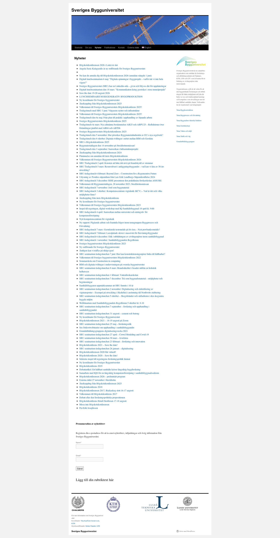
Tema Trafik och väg (183, 136)
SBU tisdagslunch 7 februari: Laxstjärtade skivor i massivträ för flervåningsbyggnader (118, 232)
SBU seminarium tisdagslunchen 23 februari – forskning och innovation (112, 341)
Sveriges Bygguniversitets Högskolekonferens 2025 (102, 120)
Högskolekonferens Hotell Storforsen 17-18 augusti (102, 400)
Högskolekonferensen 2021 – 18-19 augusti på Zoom (103, 320)
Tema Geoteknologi (183, 126)
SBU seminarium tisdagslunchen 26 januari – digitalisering (106, 348)
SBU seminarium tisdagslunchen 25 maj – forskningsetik (105, 323)
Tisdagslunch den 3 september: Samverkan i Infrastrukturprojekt (108, 148)
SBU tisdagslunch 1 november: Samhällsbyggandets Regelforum (109, 239)
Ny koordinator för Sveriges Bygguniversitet (99, 316)
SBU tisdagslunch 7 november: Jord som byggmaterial (104, 187)
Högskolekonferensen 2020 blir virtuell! (97, 351)
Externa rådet (133, 47)
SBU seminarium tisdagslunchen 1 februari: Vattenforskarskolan (108, 274)
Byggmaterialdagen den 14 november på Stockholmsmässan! (107, 145)
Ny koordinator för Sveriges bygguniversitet (99, 99)
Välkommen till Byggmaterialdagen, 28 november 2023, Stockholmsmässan (114, 183)
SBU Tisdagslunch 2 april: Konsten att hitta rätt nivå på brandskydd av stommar (116, 162)
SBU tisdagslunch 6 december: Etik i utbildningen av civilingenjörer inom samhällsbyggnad (121, 236)
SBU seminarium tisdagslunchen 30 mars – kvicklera (103, 337)
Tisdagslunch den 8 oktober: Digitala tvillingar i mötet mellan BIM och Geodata (116, 138)
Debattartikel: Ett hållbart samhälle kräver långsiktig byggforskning (109, 369)
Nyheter (98, 47)
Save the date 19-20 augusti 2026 (94, 92)
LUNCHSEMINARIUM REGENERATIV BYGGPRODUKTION (111, 96)
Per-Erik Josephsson (88, 407)
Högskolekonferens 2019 (90, 365)
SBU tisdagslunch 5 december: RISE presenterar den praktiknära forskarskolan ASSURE (120, 180)
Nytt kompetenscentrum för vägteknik (96, 218)
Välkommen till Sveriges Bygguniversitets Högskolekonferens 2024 (110, 159)
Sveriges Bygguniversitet (97, 10)
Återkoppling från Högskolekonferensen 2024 (100, 152)
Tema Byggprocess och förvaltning (188, 115)
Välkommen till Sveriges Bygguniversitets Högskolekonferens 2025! (110, 106)
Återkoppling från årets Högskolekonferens (99, 197)
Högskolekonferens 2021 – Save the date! (98, 344)
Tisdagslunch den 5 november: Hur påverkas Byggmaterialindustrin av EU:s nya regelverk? (121, 134)
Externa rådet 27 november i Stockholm (97, 379)
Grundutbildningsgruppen (185, 141)
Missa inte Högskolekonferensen (94, 404)
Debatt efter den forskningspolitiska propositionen (102, 397)
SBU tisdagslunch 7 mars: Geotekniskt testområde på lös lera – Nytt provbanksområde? (119, 229)
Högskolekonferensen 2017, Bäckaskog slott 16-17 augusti (106, 390)
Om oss (88, 47)
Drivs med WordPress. (187, 531)
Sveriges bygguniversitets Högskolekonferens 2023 (102, 243)
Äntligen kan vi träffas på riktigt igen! (96, 250)
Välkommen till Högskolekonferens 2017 (98, 393)
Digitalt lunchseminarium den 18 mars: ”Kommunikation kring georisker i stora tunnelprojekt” (122, 89)
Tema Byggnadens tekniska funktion (188, 120)
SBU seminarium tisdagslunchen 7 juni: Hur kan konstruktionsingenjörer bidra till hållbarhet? (122, 253)
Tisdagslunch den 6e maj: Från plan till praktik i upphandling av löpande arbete (115, 117)
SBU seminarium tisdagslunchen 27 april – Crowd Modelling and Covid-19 (114, 334)
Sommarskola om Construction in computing (99, 260)
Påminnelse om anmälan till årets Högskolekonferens (103, 155)
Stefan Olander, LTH (92, 526)
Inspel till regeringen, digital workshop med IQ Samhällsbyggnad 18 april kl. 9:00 (116, 208)
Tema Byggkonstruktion (184, 110)
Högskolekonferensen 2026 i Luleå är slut (98, 64)
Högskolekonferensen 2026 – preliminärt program (102, 376)
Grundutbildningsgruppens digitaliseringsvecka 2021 (103, 330)
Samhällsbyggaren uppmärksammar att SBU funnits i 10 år (106, 285)
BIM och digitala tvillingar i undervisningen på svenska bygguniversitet (112, 264)
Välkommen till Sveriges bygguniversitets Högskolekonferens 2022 (110, 257)
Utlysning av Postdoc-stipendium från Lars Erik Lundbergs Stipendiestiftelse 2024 (117, 176)
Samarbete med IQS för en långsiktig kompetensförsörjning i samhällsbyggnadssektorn (119, 372)
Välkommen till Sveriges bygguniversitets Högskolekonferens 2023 (110, 204)
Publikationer (109, 47)
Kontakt (121, 47)
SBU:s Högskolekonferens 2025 (94, 141)
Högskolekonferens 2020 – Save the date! (98, 355)
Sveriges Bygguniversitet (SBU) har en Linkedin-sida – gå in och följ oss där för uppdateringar (122, 85)
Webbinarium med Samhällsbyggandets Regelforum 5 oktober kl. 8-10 (111, 302)
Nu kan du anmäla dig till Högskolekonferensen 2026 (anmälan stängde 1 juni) (115, 75)
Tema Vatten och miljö (184, 131)
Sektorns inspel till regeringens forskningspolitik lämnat (104, 358)
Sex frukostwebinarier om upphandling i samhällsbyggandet (106, 327)
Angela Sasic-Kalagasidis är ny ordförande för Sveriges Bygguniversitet (112, 68)
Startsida (78, 47)
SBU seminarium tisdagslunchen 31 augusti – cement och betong (109, 313)
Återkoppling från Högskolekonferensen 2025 (100, 103)
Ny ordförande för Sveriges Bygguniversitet (99, 246)
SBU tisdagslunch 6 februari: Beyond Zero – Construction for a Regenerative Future (117, 173)
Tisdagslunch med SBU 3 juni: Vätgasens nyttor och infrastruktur (109, 110)
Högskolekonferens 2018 (90, 386)
